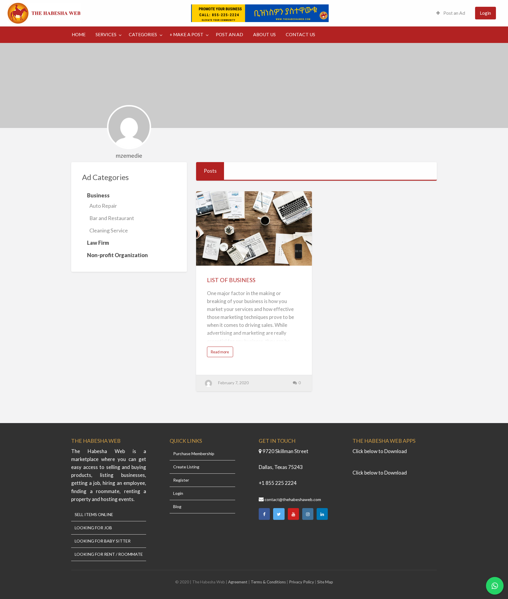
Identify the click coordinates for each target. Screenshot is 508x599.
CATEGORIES (143, 34)
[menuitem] (450, 13)
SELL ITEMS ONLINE (94, 515)
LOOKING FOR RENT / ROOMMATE (109, 554)
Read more (221, 353)
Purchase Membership (193, 454)
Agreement (238, 582)
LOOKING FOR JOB (93, 528)
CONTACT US (300, 34)
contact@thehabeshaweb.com (293, 499)
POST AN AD (229, 34)
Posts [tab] (210, 171)
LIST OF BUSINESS (231, 280)
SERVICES (106, 34)
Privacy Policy (301, 582)
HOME (79, 34)
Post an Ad (453, 13)
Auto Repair (103, 205)
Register (181, 480)
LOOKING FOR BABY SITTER (103, 541)
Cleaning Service (108, 230)
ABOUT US (264, 34)
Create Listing (186, 467)
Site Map (325, 582)
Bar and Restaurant (111, 218)
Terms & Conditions (268, 582)
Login (485, 13)
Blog (177, 507)
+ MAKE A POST (186, 34)
